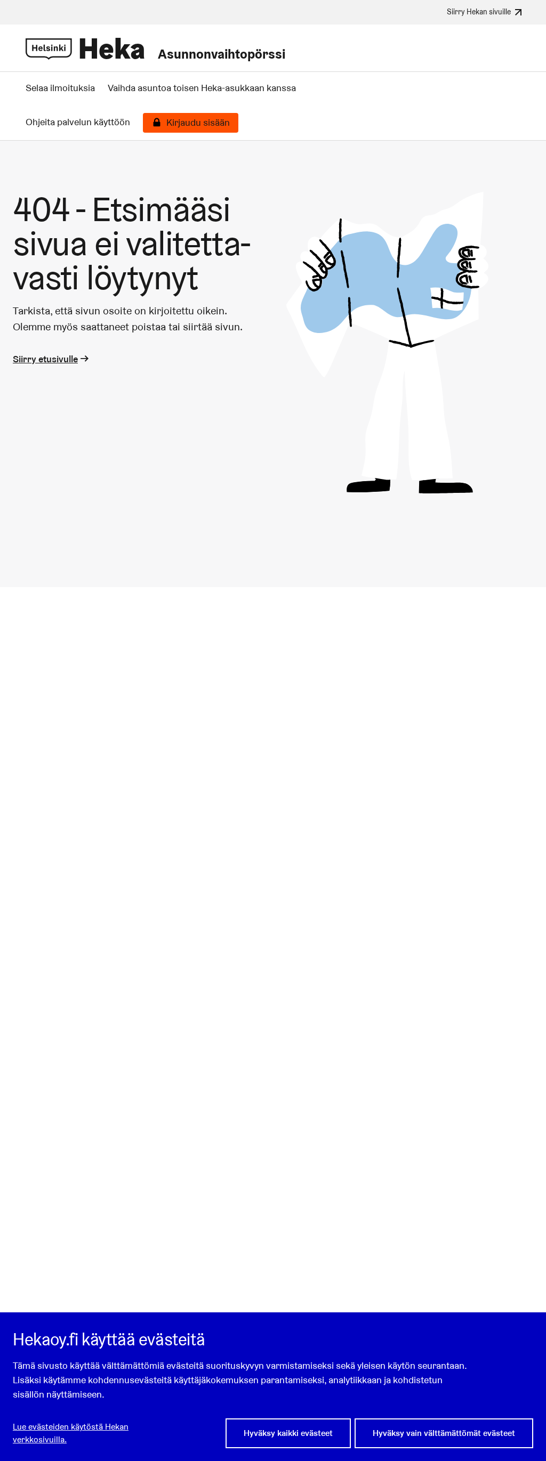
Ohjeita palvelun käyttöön (78, 122)
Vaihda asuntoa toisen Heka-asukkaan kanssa (202, 88)
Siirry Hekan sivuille (479, 11)
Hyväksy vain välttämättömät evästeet (444, 1433)
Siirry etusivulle (45, 359)
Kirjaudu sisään (198, 122)
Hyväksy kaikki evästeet (288, 1433)
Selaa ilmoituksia (60, 88)
